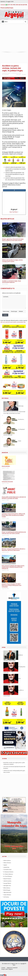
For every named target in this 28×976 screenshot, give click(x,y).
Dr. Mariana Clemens (8, 872)
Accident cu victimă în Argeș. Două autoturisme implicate (11, 281)
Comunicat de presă (7, 481)
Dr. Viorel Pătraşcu (7, 876)
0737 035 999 (11, 4)
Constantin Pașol (7, 869)
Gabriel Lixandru (7, 881)
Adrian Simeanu (7, 862)
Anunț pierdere (6, 466)
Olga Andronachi (7, 892)
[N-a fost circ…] (10, 419)
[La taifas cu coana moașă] (10, 690)
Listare (19, 74)
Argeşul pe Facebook (12, 967)
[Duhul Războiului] (10, 441)
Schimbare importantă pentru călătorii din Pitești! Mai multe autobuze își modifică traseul (13, 515)
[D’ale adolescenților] (10, 678)
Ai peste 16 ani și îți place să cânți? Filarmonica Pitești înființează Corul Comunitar (11, 585)
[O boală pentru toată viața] (10, 666)
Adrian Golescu (7, 860)
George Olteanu (7, 883)
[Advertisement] (14, 38)
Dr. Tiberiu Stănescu (8, 874)
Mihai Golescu (6, 888)
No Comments (5, 74)
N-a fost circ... (21, 419)
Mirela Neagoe (6, 890)
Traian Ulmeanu (7, 894)
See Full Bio (13, 212)
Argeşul (8, 73)
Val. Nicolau (6, 897)
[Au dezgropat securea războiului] (10, 429)
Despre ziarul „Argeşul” (7, 969)
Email (24, 74)
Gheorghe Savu (7, 885)
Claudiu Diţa (6, 867)
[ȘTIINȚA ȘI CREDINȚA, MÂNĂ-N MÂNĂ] (10, 655)
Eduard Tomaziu (7, 878)
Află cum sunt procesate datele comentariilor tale (13, 322)
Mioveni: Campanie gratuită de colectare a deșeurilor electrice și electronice (13, 549)
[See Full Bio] (18, 212)
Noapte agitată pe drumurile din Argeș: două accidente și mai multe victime (13, 239)
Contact (3, 4)
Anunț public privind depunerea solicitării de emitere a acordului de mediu (14, 497)
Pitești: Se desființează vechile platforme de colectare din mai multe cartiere (14, 532)
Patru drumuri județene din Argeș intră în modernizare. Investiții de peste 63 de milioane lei (13, 567)
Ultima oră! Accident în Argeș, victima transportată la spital (12, 260)
